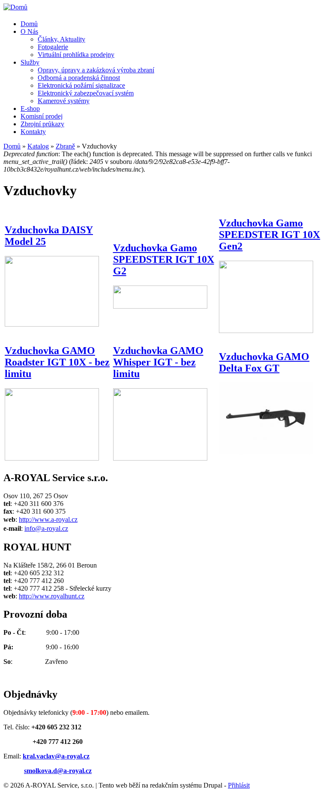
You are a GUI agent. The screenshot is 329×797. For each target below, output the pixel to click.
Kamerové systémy (64, 100)
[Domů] (15, 7)
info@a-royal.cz (46, 528)
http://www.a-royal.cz (48, 519)
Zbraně (65, 146)
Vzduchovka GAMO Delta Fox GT (264, 362)
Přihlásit (239, 785)
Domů (29, 23)
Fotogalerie (53, 47)
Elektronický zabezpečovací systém (86, 93)
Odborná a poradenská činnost (79, 77)
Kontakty (33, 131)
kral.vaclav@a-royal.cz (56, 756)
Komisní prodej (42, 116)
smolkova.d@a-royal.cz (58, 770)
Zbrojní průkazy (42, 124)
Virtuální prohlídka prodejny (76, 54)
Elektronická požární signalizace (81, 85)
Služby (30, 62)
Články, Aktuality (61, 39)
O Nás (29, 31)
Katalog (38, 146)
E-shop (30, 108)
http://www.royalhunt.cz (51, 596)
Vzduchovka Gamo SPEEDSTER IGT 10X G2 (163, 259)
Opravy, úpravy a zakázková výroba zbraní (96, 70)
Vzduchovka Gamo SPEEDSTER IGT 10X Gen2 (269, 234)
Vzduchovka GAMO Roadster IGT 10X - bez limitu (57, 362)
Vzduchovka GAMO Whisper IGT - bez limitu (158, 362)
